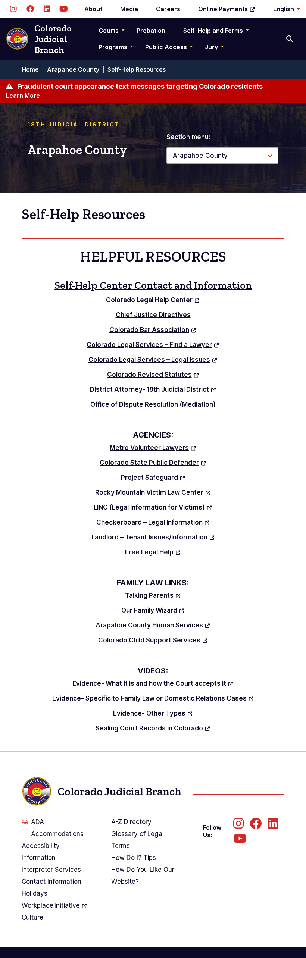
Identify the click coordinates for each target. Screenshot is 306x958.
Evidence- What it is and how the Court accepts (149, 683)
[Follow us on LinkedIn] (46, 8)
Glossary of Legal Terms (137, 839)
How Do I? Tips (133, 857)
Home (30, 69)
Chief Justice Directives (153, 315)
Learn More (23, 95)
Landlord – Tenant (149, 537)
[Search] (290, 39)
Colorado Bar (149, 330)
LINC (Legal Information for (149, 507)
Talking (149, 595)
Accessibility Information (41, 851)
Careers (168, 9)
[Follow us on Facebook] (30, 8)
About (93, 9)
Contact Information (51, 881)
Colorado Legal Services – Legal (149, 359)
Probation (151, 30)
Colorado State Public (149, 462)
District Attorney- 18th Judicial (149, 389)
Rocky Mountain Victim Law (149, 492)
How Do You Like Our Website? (142, 875)
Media (129, 9)
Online (223, 9)
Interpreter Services (51, 869)
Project (149, 477)
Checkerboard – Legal (149, 522)
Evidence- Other (149, 713)
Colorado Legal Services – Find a (149, 344)
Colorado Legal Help (149, 300)
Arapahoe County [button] (200, 155)
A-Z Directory (131, 822)
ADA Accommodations (57, 828)
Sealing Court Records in (149, 728)
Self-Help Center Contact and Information (153, 285)
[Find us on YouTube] (63, 8)
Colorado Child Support (149, 640)
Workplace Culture (51, 911)
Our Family (149, 610)
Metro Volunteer (149, 447)
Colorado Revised (149, 374)
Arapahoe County (73, 69)
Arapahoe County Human (149, 625)
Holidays (34, 893)
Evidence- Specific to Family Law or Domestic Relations (149, 698)
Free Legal (149, 552)
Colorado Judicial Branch (53, 39)
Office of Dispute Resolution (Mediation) (153, 404)
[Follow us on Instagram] (13, 8)
